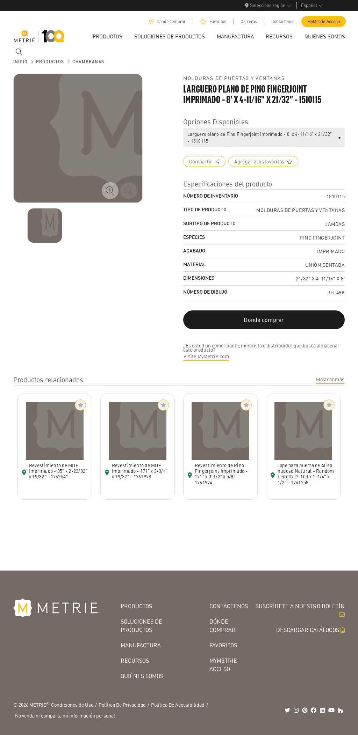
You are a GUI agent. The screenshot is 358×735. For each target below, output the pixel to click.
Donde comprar (171, 21)
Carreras (249, 21)
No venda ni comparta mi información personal (65, 715)
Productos (136, 606)
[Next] (44, 225)
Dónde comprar (222, 625)
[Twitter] (287, 710)
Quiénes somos (142, 675)
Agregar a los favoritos (259, 161)
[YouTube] (331, 710)
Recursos (135, 660)
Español (309, 5)
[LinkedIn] (322, 710)
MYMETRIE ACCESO (223, 664)
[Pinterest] (305, 710)
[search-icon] (18, 51)
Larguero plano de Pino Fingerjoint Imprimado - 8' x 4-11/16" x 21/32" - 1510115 (259, 137)
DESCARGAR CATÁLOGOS (307, 629)
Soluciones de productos (141, 625)
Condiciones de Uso (72, 704)
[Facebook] (313, 710)
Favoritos (217, 21)
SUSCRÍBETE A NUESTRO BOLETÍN (300, 606)
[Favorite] (80, 405)
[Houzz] (340, 710)
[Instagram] (296, 710)
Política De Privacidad (122, 704)
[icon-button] (110, 190)
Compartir (200, 161)
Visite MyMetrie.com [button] (206, 356)
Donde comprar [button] (264, 319)
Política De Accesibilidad (178, 704)
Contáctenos (282, 21)
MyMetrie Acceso (323, 21)
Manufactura (141, 645)
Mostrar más (330, 379)
